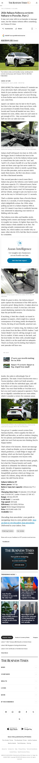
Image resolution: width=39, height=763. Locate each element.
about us (4, 749)
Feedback (6, 542)
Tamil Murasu (21, 743)
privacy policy (22, 749)
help (16, 749)
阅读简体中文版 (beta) (9, 40)
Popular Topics (7, 637)
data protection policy (24, 752)
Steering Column (7, 531)
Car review (20, 531)
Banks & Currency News (22, 637)
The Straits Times (7, 740)
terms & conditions (32, 749)
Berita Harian (12, 743)
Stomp (29, 743)
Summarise (9, 29)
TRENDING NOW (8, 574)
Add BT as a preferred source (15, 35)
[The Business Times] (18, 3)
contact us (11, 749)
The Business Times (20, 740)
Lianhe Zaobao (32, 740)
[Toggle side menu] (2, 2)
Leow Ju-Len (6, 81)
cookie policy (13, 752)
